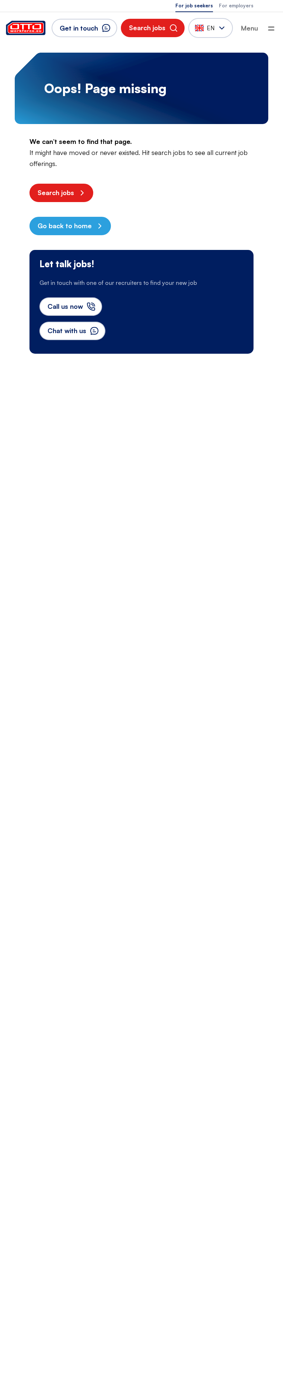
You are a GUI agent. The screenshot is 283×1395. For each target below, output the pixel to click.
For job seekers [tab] (194, 5)
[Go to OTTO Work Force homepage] (26, 28)
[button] (153, 28)
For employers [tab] (236, 5)
